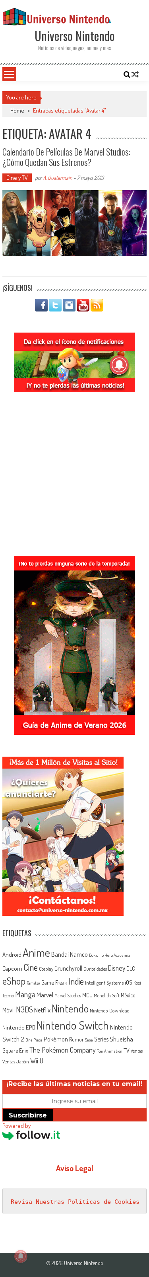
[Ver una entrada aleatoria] (135, 74)
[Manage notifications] (20, 1256)
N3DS (24, 1009)
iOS (128, 982)
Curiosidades (95, 969)
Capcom (12, 968)
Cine (30, 967)
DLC (130, 968)
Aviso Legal (74, 1168)
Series (101, 1039)
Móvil (8, 1010)
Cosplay (46, 969)
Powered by (16, 1125)
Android (11, 954)
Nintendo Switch (73, 1025)
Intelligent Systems (104, 982)
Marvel (45, 994)
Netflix (42, 1009)
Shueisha (121, 1038)
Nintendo (70, 1008)
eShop (13, 981)
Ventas (137, 1051)
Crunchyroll (68, 968)
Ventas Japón (15, 1061)
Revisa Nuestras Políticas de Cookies (75, 1201)
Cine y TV (17, 177)
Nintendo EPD (18, 1027)
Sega (89, 1040)
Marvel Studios (67, 996)
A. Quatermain (57, 177)
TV (127, 1050)
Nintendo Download (110, 1010)
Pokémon (56, 1039)
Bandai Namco (69, 954)
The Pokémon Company (62, 1049)
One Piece (34, 1040)
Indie (76, 981)
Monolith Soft (107, 995)
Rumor (76, 1039)
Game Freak (54, 982)
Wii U (36, 1060)
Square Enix (15, 1050)
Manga (25, 994)
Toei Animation (109, 1051)
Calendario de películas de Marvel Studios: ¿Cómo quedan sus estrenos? (66, 156)
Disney (116, 968)
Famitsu (33, 983)
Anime (36, 952)
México (128, 995)
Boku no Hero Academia (109, 955)
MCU (87, 995)
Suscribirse (28, 1115)
